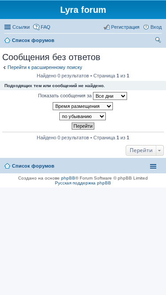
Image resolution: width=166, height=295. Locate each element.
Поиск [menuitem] (159, 41)
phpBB (68, 178)
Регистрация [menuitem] (125, 27)
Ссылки (21, 27)
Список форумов (33, 166)
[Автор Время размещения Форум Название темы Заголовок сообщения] (83, 106)
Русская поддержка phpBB (83, 182)
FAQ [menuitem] (45, 27)
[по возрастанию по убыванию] (83, 116)
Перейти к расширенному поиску (45, 67)
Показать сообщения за (65, 95)
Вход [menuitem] (156, 27)
